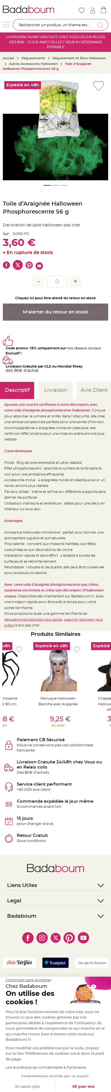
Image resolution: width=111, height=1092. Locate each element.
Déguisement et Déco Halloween (79, 58)
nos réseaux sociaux (84, 348)
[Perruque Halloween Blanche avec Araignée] (58, 666)
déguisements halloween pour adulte (33, 619)
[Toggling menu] (6, 24)
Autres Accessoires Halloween (33, 63)
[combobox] (60, 24)
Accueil (8, 58)
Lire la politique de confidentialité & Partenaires (46, 1067)
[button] (10, 129)
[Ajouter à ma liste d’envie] (19, 649)
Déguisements (33, 58)
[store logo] (28, 9)
